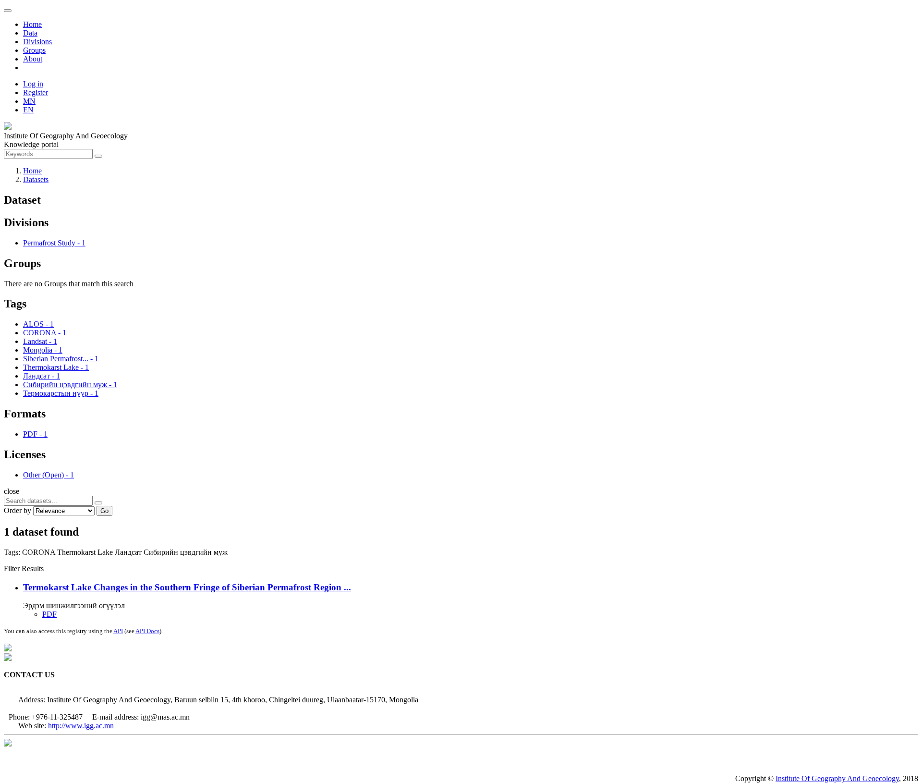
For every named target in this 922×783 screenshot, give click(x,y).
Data (30, 33)
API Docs (147, 631)
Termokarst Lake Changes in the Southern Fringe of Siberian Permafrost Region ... (187, 587)
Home (32, 24)
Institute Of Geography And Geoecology (837, 778)
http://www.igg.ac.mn (81, 726)
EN (28, 110)
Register (35, 92)
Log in (33, 84)
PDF (49, 614)
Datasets (36, 179)
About (32, 59)
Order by (17, 510)
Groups (34, 50)
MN (29, 101)
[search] (98, 503)
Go (104, 510)
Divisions (37, 41)
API (118, 631)
